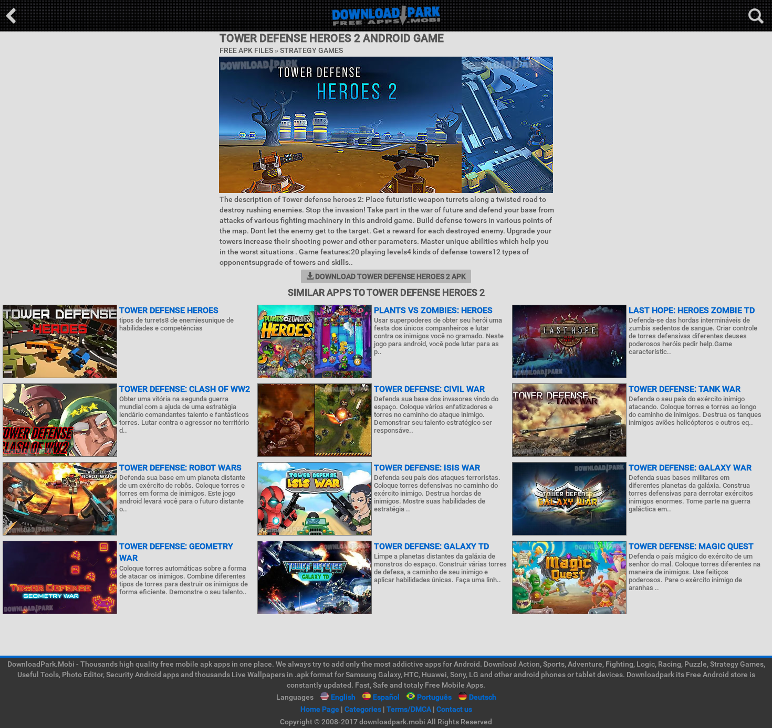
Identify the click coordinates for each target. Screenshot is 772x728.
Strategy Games (311, 50)
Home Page (319, 709)
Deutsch (482, 697)
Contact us (454, 709)
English (343, 697)
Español (386, 697)
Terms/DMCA (409, 709)
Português (434, 697)
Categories (363, 709)
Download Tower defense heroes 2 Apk (390, 276)
